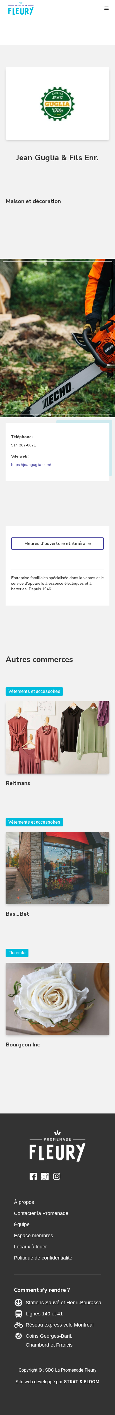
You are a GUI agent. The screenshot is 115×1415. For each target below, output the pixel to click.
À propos (24, 1202)
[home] (24, 8)
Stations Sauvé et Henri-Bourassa (63, 1302)
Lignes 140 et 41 (44, 1314)
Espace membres (33, 1235)
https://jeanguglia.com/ (31, 464)
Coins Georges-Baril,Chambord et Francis (49, 1340)
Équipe (22, 1224)
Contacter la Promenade (41, 1213)
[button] (106, 8)
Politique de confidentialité (43, 1258)
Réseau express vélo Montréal (60, 1325)
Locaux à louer (30, 1246)
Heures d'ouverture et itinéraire (58, 543)
